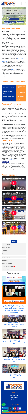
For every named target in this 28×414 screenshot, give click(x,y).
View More (14, 241)
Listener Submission (9, 22)
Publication (14, 399)
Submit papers (5, 161)
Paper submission (14, 395)
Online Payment (14, 397)
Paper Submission (14, 18)
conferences (14, 69)
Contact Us (14, 402)
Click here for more (10, 159)
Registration (20, 22)
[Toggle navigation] (23, 3)
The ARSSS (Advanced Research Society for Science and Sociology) (13, 60)
